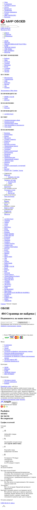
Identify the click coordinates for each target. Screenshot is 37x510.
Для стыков (7, 127)
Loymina (6, 251)
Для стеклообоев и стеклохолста (14, 125)
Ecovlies (6, 230)
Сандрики (7, 149)
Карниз (6, 136)
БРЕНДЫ (7, 52)
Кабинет (7, 58)
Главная (3, 304)
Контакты (7, 17)
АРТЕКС (7, 281)
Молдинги (7, 138)
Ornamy (6, 261)
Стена (6, 106)
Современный (8, 79)
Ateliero (6, 222)
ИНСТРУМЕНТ (9, 50)
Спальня (7, 63)
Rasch (6, 268)
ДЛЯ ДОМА (8, 49)
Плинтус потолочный (11, 151)
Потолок (7, 108)
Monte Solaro (8, 256)
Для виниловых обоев (11, 123)
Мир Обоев (7, 291)
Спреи (10, 183)
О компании (8, 4)
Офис (6, 60)
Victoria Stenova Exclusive (12, 276)
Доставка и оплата (10, 5)
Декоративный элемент (11, 159)
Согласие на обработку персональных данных (18, 351)
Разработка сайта (6, 386)
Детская (6, 71)
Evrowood (7, 237)
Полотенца (7, 186)
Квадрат (6, 169)
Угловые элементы (10, 139)
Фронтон (7, 162)
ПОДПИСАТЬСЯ (22, 322)
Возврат (6, 383)
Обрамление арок (9, 157)
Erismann (7, 232)
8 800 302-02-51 (5, 503)
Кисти (6, 204)
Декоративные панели (11, 146)
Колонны (7, 133)
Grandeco (7, 242)
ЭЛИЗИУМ (7, 300)
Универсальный (9, 122)
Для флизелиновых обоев (12, 120)
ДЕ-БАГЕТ (7, 284)
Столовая (7, 68)
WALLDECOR (8, 278)
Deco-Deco (7, 227)
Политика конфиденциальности (14, 353)
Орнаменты (7, 147)
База (5, 167)
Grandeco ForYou (9, 243)
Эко (5, 86)
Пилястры (7, 154)
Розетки (6, 142)
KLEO (6, 250)
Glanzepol (7, 240)
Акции (6, 13)
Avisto (6, 224)
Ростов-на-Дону (6, 30)
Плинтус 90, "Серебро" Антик (13, 170)
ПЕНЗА (6, 296)
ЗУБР (6, 287)
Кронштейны (8, 134)
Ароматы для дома (13, 177)
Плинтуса (7, 141)
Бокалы (10, 191)
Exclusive (7, 238)
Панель (6, 164)
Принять (22, 399)
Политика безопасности (11, 361)
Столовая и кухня (9, 190)
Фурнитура (7, 211)
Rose (5, 271)
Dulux (6, 98)
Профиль (7, 156)
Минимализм (8, 77)
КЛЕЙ (6, 45)
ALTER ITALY (8, 114)
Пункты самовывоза (10, 12)
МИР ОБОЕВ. (10, 15)
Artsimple (7, 220)
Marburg (6, 253)
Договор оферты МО (10, 359)
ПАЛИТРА (7, 294)
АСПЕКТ (7, 283)
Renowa (6, 269)
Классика (7, 82)
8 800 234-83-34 (5, 28)
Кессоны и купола (9, 144)
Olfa (5, 258)
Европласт (7, 286)
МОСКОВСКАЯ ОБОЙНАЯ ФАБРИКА (17, 292)
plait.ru (13, 503)
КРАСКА (7, 42)
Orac (5, 260)
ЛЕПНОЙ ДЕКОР (10, 47)
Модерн (6, 84)
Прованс (7, 87)
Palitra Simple (8, 263)
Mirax (6, 255)
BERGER (7, 175)
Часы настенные (9, 196)
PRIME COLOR (9, 97)
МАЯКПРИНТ (9, 289)
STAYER (7, 273)
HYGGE (7, 100)
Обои (6, 2)
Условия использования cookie (13, 354)
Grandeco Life (8, 245)
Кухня (6, 66)
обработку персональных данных (11, 326)
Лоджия (6, 70)
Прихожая (7, 65)
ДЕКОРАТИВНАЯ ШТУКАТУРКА (15, 44)
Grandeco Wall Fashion (11, 247)
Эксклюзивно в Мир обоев (9, 90)
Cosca (6, 225)
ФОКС (6, 299)
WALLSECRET (9, 279)
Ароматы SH (12, 182)
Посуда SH (11, 193)
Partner (6, 265)
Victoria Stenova (9, 274)
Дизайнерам (8, 10)
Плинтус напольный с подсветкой (14, 165)
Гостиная (7, 61)
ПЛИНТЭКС (8, 297)
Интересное (8, 9)
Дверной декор (8, 160)
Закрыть (14, 403)
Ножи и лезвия (8, 208)
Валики (6, 201)
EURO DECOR (9, 235)
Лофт (6, 81)
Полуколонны (8, 152)
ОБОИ (6, 41)
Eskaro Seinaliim (9, 233)
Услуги (6, 7)
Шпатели (7, 214)
